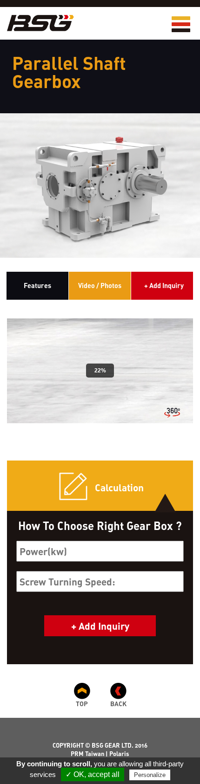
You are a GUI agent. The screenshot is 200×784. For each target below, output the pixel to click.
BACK (118, 704)
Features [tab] (37, 285)
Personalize (150, 774)
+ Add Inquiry (164, 285)
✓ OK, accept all (93, 774)
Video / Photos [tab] (99, 285)
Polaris (119, 753)
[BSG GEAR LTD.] (37, 23)
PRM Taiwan (87, 753)
